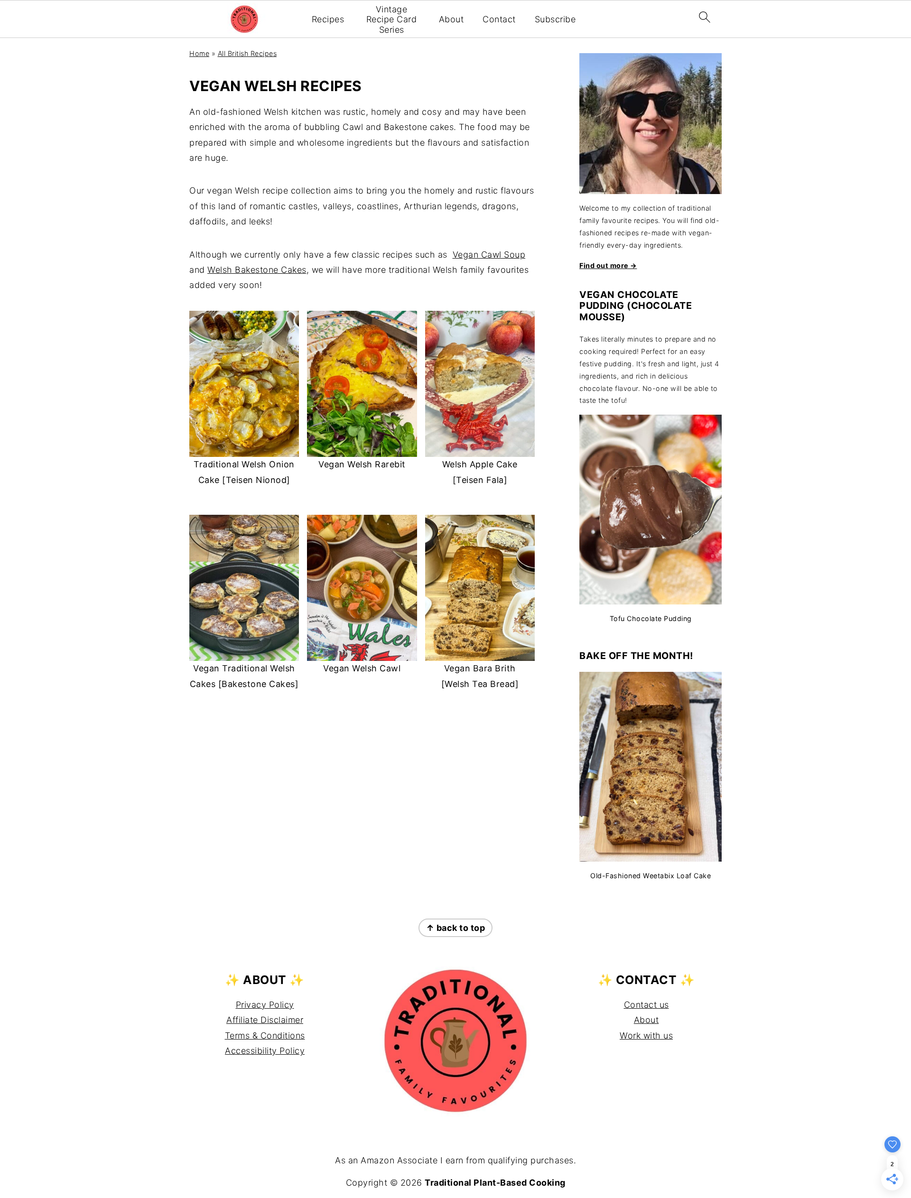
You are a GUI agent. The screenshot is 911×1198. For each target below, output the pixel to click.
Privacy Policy (265, 1005)
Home (199, 53)
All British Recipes (247, 53)
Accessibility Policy (265, 1051)
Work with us (646, 1035)
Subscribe (555, 19)
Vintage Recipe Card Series (391, 19)
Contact (499, 19)
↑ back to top (455, 928)
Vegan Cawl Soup (489, 255)
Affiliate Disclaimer (264, 1020)
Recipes (328, 19)
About (451, 19)
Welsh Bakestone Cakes (257, 270)
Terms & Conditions (265, 1035)
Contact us (646, 1005)
